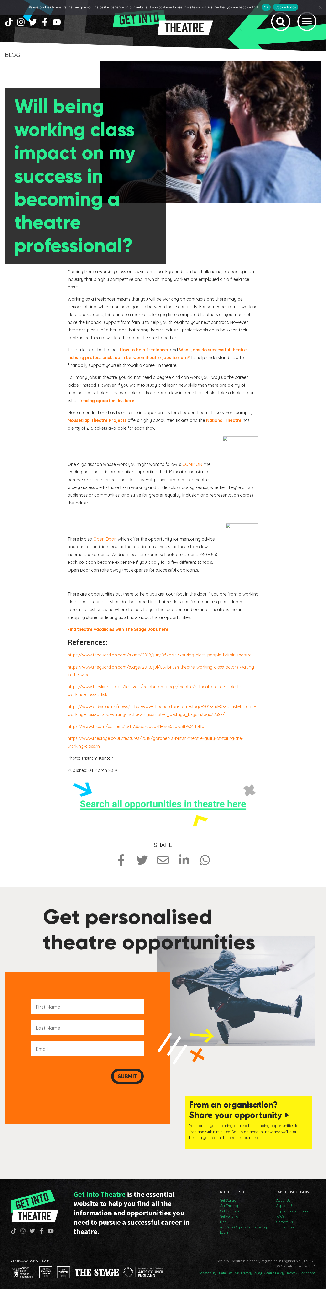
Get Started (228, 1200)
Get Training (229, 1205)
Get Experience (231, 1211)
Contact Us (284, 1222)
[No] (320, 7)
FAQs (280, 1216)
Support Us (284, 1205)
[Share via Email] (163, 860)
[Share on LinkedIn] (184, 860)
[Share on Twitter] (142, 860)
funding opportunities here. (107, 400)
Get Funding (229, 1216)
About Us (283, 1200)
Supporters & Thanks (292, 1211)
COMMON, (192, 464)
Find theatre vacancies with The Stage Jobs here (118, 629)
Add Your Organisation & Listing (243, 1227)
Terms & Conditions (300, 1273)
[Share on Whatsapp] (205, 860)
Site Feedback (286, 1227)
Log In (224, 1232)
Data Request (229, 1273)
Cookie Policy (274, 1273)
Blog (223, 1222)
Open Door (104, 539)
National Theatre (224, 420)
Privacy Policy (251, 1273)
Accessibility (208, 1273)
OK (266, 7)
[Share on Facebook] (121, 860)
